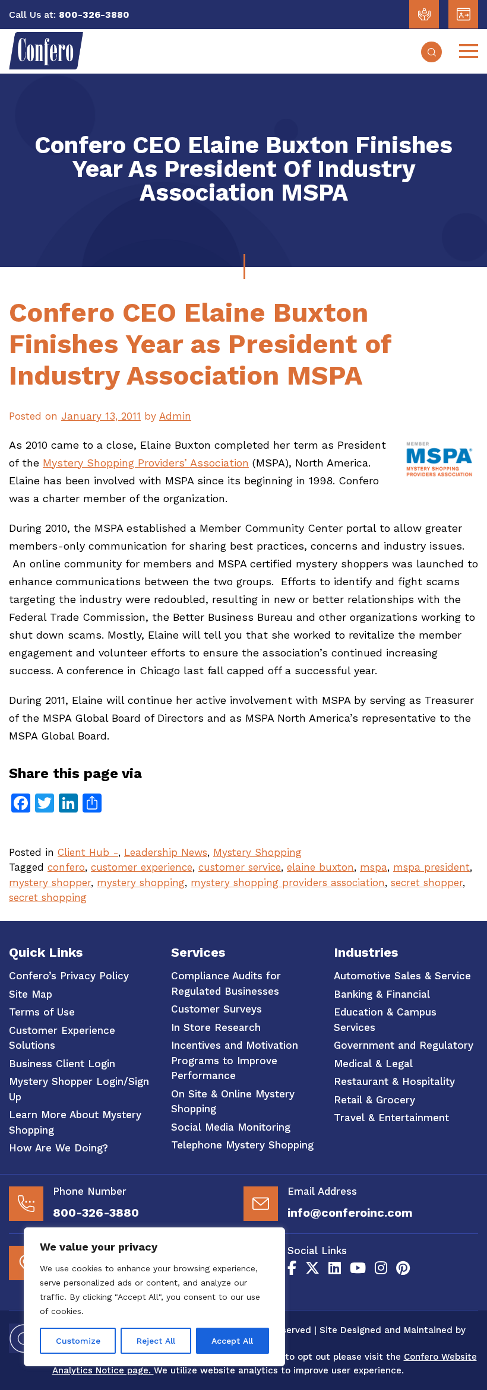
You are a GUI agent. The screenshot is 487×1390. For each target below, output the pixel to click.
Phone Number (90, 1191)
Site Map (30, 994)
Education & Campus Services (385, 1019)
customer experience (141, 867)
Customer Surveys (216, 1009)
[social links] (291, 1268)
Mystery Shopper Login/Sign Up (79, 1089)
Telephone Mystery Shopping (242, 1145)
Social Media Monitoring (230, 1127)
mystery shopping (141, 882)
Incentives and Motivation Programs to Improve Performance (234, 1060)
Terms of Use (42, 1012)
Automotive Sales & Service (402, 976)
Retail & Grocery (374, 1100)
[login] (424, 14)
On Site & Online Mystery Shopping (233, 1101)
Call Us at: (32, 14)
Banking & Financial (382, 994)
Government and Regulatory (403, 1045)
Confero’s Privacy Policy (69, 976)
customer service (239, 867)
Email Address (322, 1191)
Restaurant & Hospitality (394, 1081)
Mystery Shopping (257, 852)
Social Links (317, 1250)
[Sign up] (463, 14)
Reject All (156, 1340)
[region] (154, 1296)
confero (66, 867)
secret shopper (427, 882)
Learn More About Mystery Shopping (75, 1122)
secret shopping (48, 897)
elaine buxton (320, 867)
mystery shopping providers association (288, 882)
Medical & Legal (373, 1064)
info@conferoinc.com (350, 1212)
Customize (78, 1340)
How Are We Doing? (58, 1148)
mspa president (431, 867)
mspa (373, 867)
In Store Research (216, 1027)
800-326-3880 (96, 1212)
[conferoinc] (46, 66)
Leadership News (165, 852)
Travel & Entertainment (391, 1118)
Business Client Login (62, 1064)
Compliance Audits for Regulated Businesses (226, 983)
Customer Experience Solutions (62, 1038)
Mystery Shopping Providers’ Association (146, 462)
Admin (175, 416)
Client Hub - (88, 852)
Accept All (232, 1340)
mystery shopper (50, 882)
